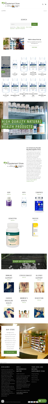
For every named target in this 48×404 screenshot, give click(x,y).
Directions (11, 352)
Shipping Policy (35, 373)
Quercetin (12, 28)
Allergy (18, 27)
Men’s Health (29, 27)
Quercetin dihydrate (20, 28)
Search (34, 24)
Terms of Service (35, 379)
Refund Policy (35, 377)
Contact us (34, 381)
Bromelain (22, 27)
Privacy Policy (35, 375)
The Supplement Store (8, 401)
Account (45, 10)
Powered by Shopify (16, 401)
